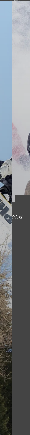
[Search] (27, 2)
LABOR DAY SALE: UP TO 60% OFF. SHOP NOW (15, 0)
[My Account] (26, 2)
